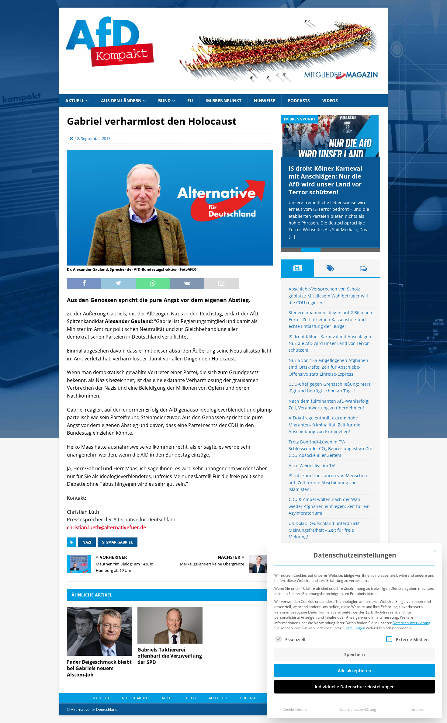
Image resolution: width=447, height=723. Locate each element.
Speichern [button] (354, 654)
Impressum (417, 709)
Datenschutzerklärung (411, 622)
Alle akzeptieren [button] (354, 670)
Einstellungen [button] (353, 628)
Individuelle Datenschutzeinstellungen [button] (355, 687)
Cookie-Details (294, 709)
